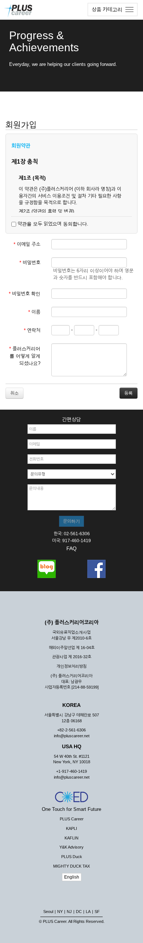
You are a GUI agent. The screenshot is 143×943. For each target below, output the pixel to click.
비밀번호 (29, 262)
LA (88, 911)
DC (79, 911)
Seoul (48, 911)
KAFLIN (71, 838)
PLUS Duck (71, 856)
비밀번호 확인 (24, 294)
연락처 (32, 330)
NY (60, 911)
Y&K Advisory (71, 847)
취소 (14, 393)
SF (97, 911)
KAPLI (71, 828)
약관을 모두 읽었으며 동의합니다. (52, 224)
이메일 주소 (27, 244)
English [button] (71, 877)
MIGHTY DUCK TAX (71, 866)
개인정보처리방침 (71, 666)
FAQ (71, 548)
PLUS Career (72, 819)
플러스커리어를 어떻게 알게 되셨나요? (24, 356)
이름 (34, 312)
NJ (69, 911)
